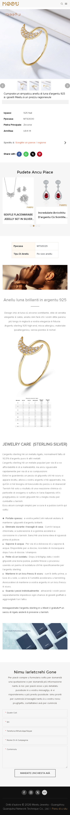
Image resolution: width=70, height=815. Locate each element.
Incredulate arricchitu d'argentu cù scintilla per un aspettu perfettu (51, 215)
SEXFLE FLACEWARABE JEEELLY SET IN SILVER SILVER (18, 217)
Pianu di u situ (59, 808)
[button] (31, 225)
